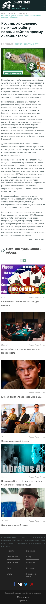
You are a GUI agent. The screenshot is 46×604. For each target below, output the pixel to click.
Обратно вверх (23, 597)
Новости (10, 551)
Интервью (30, 562)
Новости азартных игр (17, 13)
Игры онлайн (12, 562)
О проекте (30, 568)
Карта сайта (23, 601)
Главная (4, 13)
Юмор (28, 557)
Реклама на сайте (31, 575)
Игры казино (12, 557)
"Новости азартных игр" (26, 44)
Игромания (31, 551)
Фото (9, 568)
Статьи (10, 574)
